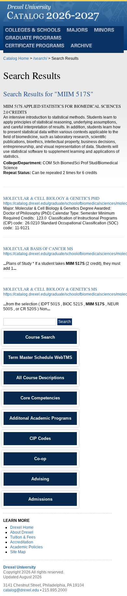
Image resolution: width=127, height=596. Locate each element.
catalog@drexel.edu (21, 590)
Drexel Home (22, 527)
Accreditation (21, 542)
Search (64, 321)
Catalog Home (16, 58)
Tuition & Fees (22, 537)
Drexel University (19, 567)
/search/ (40, 58)
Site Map (18, 552)
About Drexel (21, 532)
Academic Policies (26, 547)
